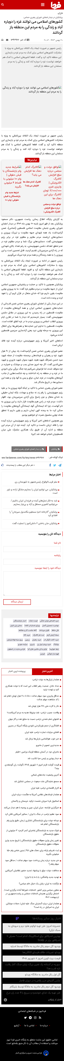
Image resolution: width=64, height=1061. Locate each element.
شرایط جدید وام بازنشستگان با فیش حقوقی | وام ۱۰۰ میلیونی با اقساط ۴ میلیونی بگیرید (12, 197)
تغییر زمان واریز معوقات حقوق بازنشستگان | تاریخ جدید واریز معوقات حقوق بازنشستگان (32, 842)
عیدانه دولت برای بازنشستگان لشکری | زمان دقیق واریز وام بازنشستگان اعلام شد (33, 822)
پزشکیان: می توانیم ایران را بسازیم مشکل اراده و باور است (32, 491)
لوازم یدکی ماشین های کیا (37, 649)
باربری (32, 644)
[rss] (39, 1018)
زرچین (27, 639)
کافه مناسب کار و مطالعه (28, 630)
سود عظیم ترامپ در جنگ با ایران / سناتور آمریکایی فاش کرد (32, 814)
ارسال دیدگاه (17, 602)
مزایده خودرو (22, 644)
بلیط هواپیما (54, 649)
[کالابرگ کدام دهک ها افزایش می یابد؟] (32, 171)
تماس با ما (29, 1026)
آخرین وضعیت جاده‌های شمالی (45, 775)
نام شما (57, 543)
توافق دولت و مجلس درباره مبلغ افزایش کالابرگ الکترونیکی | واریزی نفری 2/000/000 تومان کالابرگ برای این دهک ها (52, 209)
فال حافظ (55, 630)
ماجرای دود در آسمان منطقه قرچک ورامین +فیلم (37, 752)
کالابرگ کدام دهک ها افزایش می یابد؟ (32, 184)
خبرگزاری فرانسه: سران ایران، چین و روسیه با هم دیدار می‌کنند (31, 808)
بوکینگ (56, 644)
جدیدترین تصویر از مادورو (47, 745)
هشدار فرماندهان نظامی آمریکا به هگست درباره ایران (35, 794)
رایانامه (57, 556)
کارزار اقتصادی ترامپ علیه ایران (45, 788)
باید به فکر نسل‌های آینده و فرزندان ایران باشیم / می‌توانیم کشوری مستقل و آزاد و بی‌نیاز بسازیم (34, 502)
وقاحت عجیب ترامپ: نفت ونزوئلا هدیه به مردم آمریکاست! (33, 713)
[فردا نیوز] (56, 5)
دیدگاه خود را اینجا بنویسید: (47, 568)
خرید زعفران (36, 639)
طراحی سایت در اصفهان (16, 649)
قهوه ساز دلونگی (53, 654)
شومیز (42, 654)
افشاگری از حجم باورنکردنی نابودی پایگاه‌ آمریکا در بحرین (33, 726)
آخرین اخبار (47, 671)
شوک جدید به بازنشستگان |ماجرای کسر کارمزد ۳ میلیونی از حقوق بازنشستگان (32, 832)
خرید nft (27, 635)
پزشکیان (54, 449)
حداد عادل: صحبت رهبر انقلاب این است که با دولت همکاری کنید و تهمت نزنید (32, 687)
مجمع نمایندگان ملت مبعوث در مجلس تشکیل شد (36, 781)
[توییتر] (54, 465)
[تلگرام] (60, 465)
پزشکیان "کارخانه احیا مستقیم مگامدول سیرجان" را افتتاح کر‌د (33, 514)
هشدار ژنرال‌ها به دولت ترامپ (45, 679)
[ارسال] (7, 40)
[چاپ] (3, 40)
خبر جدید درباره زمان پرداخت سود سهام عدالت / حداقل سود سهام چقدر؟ (32, 862)
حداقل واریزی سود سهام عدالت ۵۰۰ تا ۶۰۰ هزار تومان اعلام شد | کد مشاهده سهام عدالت (31, 697)
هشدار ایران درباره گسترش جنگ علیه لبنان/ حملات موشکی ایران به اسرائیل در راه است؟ (32, 905)
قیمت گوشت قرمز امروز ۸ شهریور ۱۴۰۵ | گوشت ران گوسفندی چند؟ (32, 766)
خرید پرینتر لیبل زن (44, 644)
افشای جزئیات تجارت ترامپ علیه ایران (42, 732)
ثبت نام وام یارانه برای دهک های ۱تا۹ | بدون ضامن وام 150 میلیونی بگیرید (33, 852)
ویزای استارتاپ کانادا (32, 625)
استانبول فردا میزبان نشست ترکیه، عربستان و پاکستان (35, 801)
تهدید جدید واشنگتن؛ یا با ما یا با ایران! (42, 877)
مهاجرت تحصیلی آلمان (50, 625)
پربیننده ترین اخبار (16, 671)
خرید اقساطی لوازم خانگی (49, 620)
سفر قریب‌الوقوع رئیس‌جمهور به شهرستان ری (36, 482)
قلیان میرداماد (44, 630)
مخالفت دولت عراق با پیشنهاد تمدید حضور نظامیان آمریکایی (32, 870)
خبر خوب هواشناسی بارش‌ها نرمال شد (42, 739)
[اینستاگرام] (34, 1018)
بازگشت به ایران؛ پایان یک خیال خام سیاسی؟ (39, 884)
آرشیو (16, 1026)
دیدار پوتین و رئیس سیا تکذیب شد (43, 758)
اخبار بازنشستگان (20, 620)
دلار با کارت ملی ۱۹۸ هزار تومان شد (43, 706)
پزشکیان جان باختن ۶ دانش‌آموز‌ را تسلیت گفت (34, 524)
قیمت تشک (33, 620)
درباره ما (44, 1026)
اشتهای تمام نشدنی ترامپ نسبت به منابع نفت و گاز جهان (33, 719)
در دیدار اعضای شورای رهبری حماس (27, 449)
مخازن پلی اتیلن (16, 625)
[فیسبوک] (50, 465)
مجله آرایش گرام (53, 635)
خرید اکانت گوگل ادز (51, 639)
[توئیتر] (25, 1018)
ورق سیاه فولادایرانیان (14, 639)
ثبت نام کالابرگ (38, 635)
